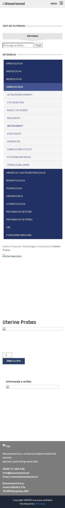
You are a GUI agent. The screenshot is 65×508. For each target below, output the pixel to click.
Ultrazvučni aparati (19, 94)
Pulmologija (14, 188)
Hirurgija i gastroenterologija (26, 172)
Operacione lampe (18, 164)
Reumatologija (15, 180)
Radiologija (13, 71)
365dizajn (40, 503)
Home (6, 246)
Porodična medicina (19, 235)
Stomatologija (15, 204)
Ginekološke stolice (19, 149)
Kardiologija (14, 63)
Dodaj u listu (14, 361)
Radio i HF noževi (17, 110)
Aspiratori (13, 141)
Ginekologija (14, 86)
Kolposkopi (14, 133)
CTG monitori (15, 102)
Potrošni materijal (19, 157)
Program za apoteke (19, 211)
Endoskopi (13, 118)
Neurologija (14, 79)
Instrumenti (15, 125)
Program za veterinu (19, 219)
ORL (8, 227)
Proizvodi (16, 246)
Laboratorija (14, 196)
